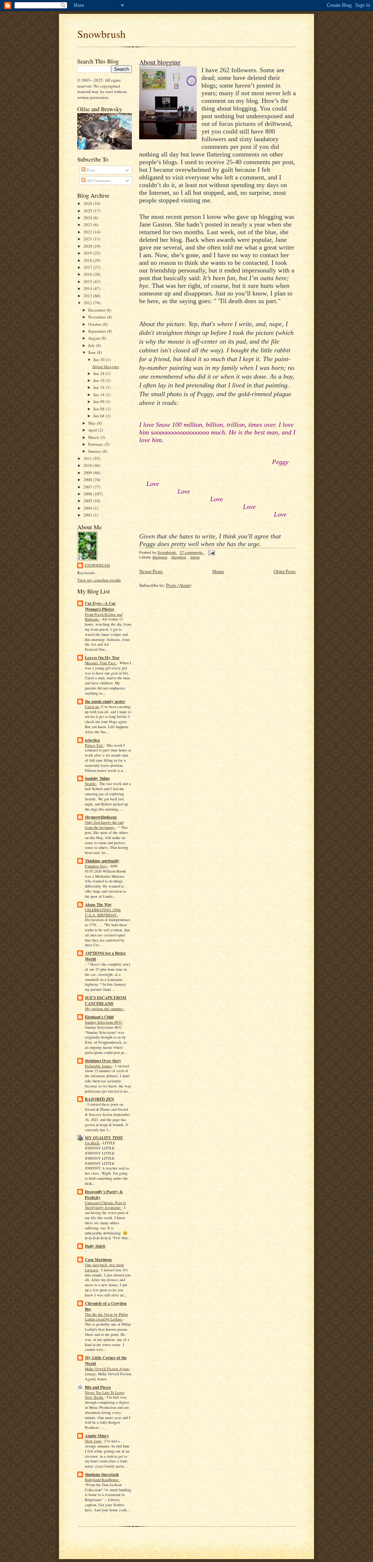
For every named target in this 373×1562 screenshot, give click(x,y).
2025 (88, 210)
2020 (88, 246)
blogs (195, 557)
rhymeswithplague (101, 817)
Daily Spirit (95, 1246)
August (94, 338)
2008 (88, 479)
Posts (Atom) (178, 585)
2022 (88, 232)
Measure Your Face (101, 662)
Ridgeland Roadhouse (102, 1479)
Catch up (92, 706)
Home (218, 571)
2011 (88, 458)
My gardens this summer (104, 1008)
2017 (88, 267)
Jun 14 (99, 394)
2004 (88, 508)
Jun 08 (99, 408)
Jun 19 (99, 380)
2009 (88, 472)
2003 (88, 515)
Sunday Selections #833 (104, 1022)
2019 (88, 253)
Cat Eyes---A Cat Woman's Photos (100, 606)
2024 (88, 217)
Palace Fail (94, 745)
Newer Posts (151, 571)
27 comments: (192, 552)
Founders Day (96, 866)
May (92, 423)
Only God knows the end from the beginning (104, 825)
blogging (179, 557)
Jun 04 (99, 415)
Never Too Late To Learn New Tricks (104, 1395)
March (94, 437)
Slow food (93, 1440)
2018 (88, 260)
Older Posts (285, 571)
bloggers (160, 557)
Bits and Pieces (98, 1387)
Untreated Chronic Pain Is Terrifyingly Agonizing (105, 1205)
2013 (88, 295)
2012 (88, 302)
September (97, 331)
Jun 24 (99, 373)
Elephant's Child (99, 1017)
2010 (88, 465)
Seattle (91, 783)
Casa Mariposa (98, 1260)
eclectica (92, 740)
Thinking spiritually (102, 861)
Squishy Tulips (97, 778)
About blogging (105, 366)
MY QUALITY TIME (104, 1138)
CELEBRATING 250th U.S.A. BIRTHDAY (103, 912)
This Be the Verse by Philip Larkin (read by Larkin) (106, 1317)
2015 (88, 281)
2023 (88, 224)
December (97, 310)
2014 (88, 288)
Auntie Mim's (97, 1436)
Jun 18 (99, 387)
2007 (88, 487)
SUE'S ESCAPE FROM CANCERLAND (105, 1000)
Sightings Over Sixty (103, 1061)
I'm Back (92, 1142)
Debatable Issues (99, 1065)
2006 (88, 493)
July (92, 345)
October (95, 324)
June (92, 352)
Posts (90, 170)
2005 (88, 500)
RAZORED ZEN (99, 1099)
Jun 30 (99, 359)
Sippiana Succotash (102, 1474)
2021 (88, 238)
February (96, 444)
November (97, 317)
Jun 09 (99, 401)
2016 (88, 274)
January (95, 451)
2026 (88, 203)
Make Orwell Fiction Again (107, 1368)
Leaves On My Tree (102, 658)
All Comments (98, 180)
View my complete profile (99, 580)
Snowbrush (101, 34)
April (93, 430)
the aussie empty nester (105, 701)
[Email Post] (211, 552)
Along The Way (98, 905)
